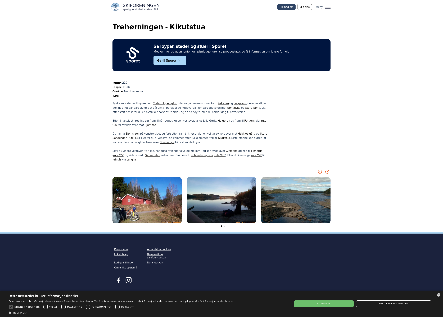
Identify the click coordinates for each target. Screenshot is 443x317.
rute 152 (256, 155)
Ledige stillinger (124, 262)
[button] (324, 7)
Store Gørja (252, 108)
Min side (305, 7)
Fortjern (249, 120)
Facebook (117, 279)
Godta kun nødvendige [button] (393, 303)
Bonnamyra (167, 142)
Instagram (128, 279)
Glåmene (232, 151)
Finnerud (257, 151)
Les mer (229, 301)
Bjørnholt (150, 125)
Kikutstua (224, 138)
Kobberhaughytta (202, 155)
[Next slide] (327, 172)
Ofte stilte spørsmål (126, 267)
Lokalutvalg (121, 254)
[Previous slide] (320, 172)
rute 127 (118, 155)
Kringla (116, 159)
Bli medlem (286, 7)
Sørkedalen (152, 155)
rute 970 (219, 155)
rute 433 (134, 138)
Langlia (131, 159)
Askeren (223, 103)
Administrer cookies (159, 249)
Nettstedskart (155, 262)
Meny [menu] (328, 7)
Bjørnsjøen (132, 133)
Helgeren (224, 120)
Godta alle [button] (324, 303)
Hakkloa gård (246, 133)
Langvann (240, 103)
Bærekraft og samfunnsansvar (156, 256)
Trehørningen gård (165, 103)
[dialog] (221, 304)
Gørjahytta (233, 108)
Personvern (121, 249)
